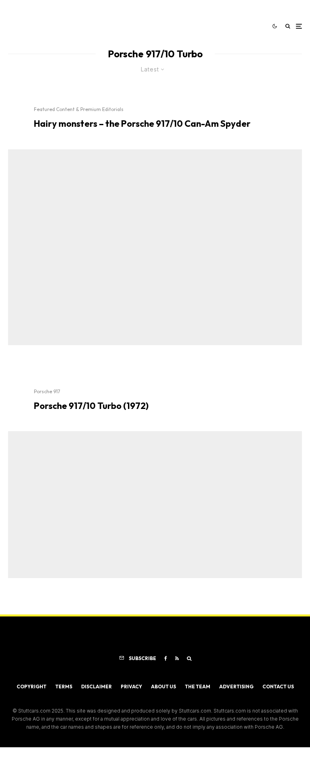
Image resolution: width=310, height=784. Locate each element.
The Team (197, 686)
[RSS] (177, 658)
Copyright (31, 686)
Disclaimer (96, 686)
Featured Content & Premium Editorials (79, 109)
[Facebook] (165, 658)
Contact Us (278, 686)
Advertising (236, 686)
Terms (63, 686)
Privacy (131, 686)
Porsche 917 (47, 391)
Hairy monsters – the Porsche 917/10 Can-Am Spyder (142, 123)
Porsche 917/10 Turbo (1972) (91, 405)
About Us (163, 686)
